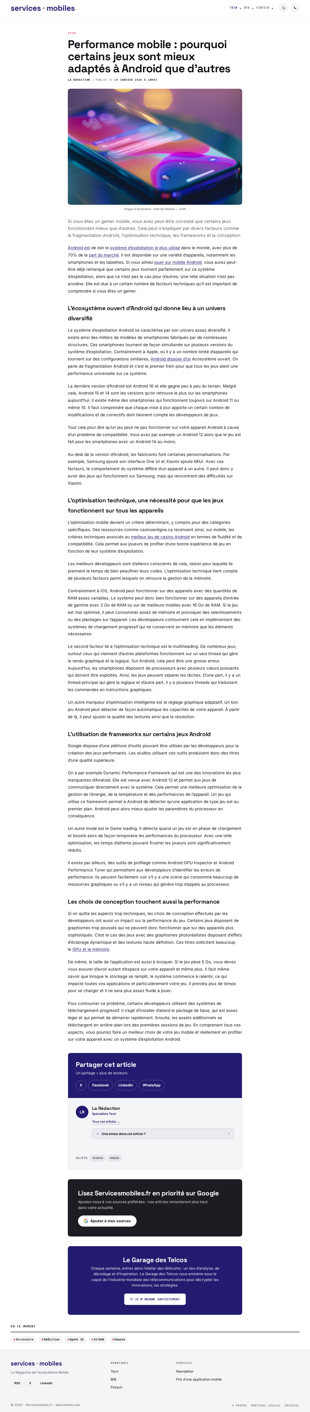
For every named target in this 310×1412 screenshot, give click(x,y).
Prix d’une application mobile (199, 1379)
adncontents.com (68, 1405)
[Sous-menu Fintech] (272, 8)
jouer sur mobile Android (178, 262)
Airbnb (99, 1339)
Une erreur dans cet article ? (124, 1134)
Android (98, 1158)
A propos (239, 1405)
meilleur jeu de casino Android (160, 536)
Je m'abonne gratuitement (157, 1299)
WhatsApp (152, 1085)
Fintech (262, 7)
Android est (79, 247)
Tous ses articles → (106, 1121)
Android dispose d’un (171, 359)
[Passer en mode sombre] (295, 8)
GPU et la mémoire (90, 949)
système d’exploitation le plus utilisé (145, 247)
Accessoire (24, 1339)
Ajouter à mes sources (110, 1221)
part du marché (104, 255)
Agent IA (77, 1339)
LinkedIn (125, 1085)
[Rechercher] (283, 8)
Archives (292, 1405)
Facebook (100, 1085)
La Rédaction (79, 79)
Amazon (119, 1339)
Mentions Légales (265, 1405)
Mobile (114, 1158)
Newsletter (185, 1371)
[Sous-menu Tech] (240, 8)
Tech (233, 7)
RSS (17, 1383)
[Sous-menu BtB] (253, 8)
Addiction (51, 1339)
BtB (247, 7)
